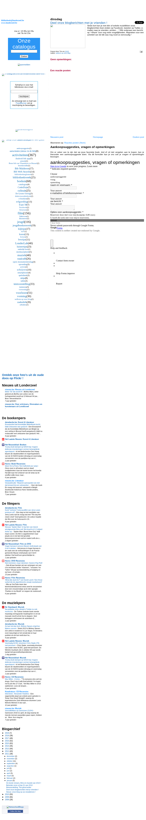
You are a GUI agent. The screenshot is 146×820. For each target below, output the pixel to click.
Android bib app (22, 158)
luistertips (22, 246)
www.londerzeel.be (9, 23)
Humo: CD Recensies (14, 677)
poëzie (23, 267)
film (20, 213)
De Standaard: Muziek (14, 607)
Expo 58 (23, 204)
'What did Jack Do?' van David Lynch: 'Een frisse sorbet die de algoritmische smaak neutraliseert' (23, 581)
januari (10, 781)
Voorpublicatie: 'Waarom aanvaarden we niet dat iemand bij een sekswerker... (22, 484)
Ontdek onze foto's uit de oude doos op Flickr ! (23, 376)
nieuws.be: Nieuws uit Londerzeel (20, 389)
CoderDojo (23, 187)
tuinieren (22, 287)
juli (8, 768)
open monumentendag (23, 262)
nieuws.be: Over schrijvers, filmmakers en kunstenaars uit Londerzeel (23, 405)
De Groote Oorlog (23, 194)
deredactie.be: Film (13, 508)
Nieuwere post (56, 137)
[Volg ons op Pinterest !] (24, 129)
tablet (23, 281)
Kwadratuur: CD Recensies (16, 692)
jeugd (20, 222)
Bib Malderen (22, 168)
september (11, 764)
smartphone (23, 272)
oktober (10, 761)
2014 (7, 746)
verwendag (23, 289)
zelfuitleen (23, 305)
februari (10, 778)
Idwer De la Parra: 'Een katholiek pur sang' (21, 466)
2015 (7, 743)
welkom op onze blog (63, 53)
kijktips (22, 228)
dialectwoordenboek (23, 196)
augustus (10, 766)
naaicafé (21, 258)
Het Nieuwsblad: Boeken (15, 445)
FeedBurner (21, 103)
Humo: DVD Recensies (15, 561)
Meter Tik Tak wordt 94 (14, 392)
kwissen (23, 237)
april (9, 773)
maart (9, 776)
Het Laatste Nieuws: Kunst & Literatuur (22, 439)
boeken (21, 181)
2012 (7, 751)
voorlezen (21, 292)
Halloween (23, 216)
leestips (22, 239)
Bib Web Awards (22, 171)
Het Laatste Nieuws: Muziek (17, 641)
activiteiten (20, 155)
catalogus (23, 184)
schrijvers (22, 269)
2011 (7, 754)
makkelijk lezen (23, 249)
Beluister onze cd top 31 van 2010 (19, 785)
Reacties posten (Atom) (75, 143)
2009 (7, 797)
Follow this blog (15, 811)
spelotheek (23, 275)
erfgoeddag (22, 201)
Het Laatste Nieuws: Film (16, 525)
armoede (23, 161)
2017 (7, 738)
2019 (7, 733)
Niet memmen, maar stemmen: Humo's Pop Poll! (23, 563)
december (11, 756)
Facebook (23, 207)
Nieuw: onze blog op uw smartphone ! (21, 792)
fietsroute (23, 210)
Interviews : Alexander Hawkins (17, 694)
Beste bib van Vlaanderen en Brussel (23, 163)
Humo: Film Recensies (15, 578)
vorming (22, 296)
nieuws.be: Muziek (13, 708)
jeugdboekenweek (22, 225)
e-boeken (23, 198)
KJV (23, 231)
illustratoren (23, 219)
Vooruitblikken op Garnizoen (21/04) (19, 711)
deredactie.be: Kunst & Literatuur (19, 422)
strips (22, 278)
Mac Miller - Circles (12, 679)
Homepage (98, 137)
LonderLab (21, 243)
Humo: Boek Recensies (15, 464)
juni (8, 771)
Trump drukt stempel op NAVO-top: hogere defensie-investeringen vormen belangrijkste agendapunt (22, 449)
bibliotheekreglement (23, 174)
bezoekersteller (23, 166)
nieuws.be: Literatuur (14, 481)
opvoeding (23, 264)
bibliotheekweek (22, 177)
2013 (7, 749)
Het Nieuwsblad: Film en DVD (18, 544)
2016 (7, 741)
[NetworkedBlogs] (15, 807)
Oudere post (138, 137)
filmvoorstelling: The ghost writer (18, 787)
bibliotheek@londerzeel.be (12, 20)
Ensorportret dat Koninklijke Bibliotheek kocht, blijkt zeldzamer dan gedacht (22, 425)
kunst (22, 234)
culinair (22, 190)
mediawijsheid (22, 252)
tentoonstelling (22, 283)
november (11, 759)
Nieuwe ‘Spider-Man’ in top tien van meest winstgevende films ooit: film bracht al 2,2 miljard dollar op (23, 529)
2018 (7, 735)
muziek (21, 255)
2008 (7, 800)
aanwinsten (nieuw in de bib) (23, 151)
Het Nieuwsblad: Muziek (15, 658)
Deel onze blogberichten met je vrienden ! (78, 22)
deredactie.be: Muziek (14, 624)
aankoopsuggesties (23, 148)
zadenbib (22, 302)
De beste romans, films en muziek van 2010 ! (23, 783)
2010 (7, 794)
